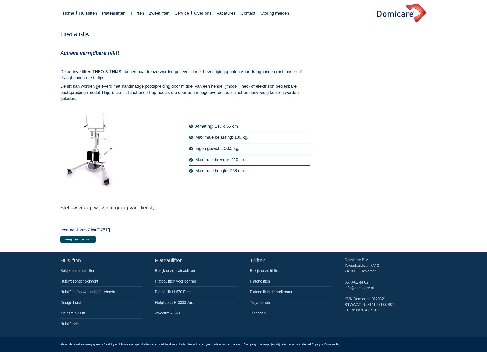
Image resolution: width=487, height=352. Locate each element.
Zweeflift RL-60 (167, 313)
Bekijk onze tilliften (265, 270)
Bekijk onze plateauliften (175, 270)
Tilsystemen (260, 302)
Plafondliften (260, 281)
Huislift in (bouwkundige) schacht (87, 292)
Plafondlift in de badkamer (271, 292)
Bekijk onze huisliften (77, 270)
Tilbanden (258, 313)
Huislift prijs (69, 324)
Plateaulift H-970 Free (173, 292)
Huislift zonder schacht (79, 281)
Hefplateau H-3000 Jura (174, 302)
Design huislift (71, 302)
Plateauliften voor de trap (175, 281)
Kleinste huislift (72, 313)
